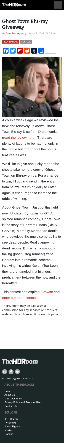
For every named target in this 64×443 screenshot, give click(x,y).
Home (7, 391)
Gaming (8, 433)
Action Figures (12, 426)
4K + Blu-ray (11, 418)
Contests (26, 41)
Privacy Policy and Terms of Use (22, 402)
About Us (9, 394)
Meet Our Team (13, 398)
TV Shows (10, 422)
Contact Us (10, 406)
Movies (8, 430)
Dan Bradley (13, 33)
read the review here (18, 137)
